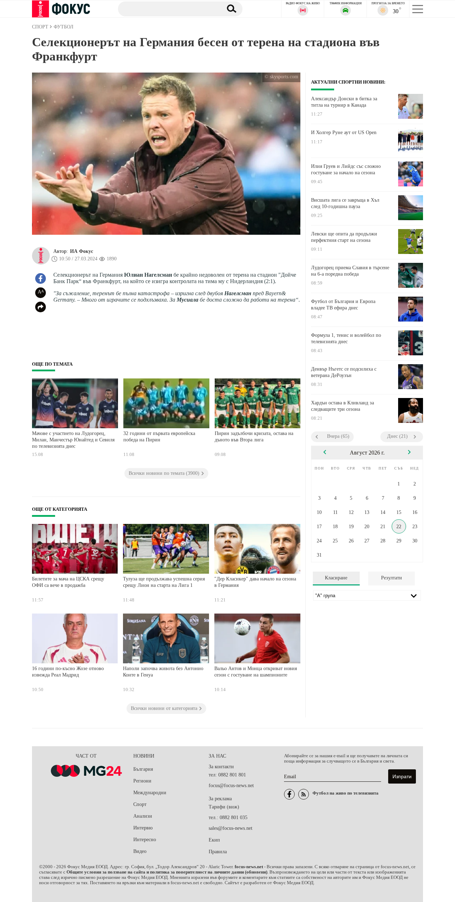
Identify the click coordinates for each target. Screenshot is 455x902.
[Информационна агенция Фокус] (289, 794)
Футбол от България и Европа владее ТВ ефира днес (343, 305)
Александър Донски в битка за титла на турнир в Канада (344, 102)
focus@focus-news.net (231, 785)
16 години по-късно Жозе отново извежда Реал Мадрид (68, 672)
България (143, 769)
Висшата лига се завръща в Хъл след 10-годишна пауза (345, 203)
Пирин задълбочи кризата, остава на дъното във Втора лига (254, 436)
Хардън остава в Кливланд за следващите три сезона (342, 406)
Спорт (139, 804)
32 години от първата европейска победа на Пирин (159, 436)
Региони (142, 781)
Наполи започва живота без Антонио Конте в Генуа (163, 672)
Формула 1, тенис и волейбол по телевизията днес (346, 338)
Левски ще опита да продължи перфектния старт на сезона (344, 237)
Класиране (336, 577)
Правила (218, 851)
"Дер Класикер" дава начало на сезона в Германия (255, 582)
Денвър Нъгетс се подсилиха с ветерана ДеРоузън (343, 372)
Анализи (142, 816)
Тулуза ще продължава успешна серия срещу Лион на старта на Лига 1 (164, 582)
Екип (214, 840)
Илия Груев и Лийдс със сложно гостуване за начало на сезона (346, 169)
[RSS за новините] (303, 794)
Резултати (391, 577)
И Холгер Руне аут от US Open (343, 132)
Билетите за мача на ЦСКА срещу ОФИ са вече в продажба (68, 582)
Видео (139, 851)
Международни (149, 792)
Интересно (144, 839)
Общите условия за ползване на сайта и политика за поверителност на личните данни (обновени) (166, 872)
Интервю (142, 828)
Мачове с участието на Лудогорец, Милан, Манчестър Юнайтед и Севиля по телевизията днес (73, 440)
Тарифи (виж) (224, 807)
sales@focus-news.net (230, 828)
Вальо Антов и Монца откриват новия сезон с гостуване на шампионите (255, 672)
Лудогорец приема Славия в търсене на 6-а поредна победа (350, 271)
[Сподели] (40, 307)
